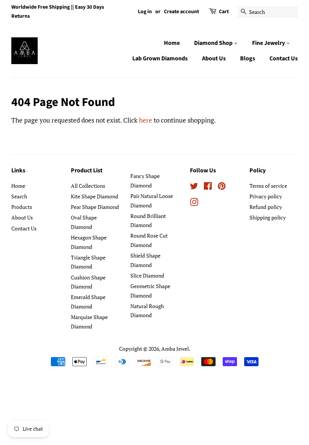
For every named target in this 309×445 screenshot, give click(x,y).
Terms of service (268, 185)
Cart (224, 11)
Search (19, 196)
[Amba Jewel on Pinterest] (221, 187)
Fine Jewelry (269, 43)
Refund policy (265, 206)
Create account (181, 11)
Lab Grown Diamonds (160, 58)
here (145, 120)
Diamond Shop (214, 43)
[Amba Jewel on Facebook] (207, 187)
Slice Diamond (147, 275)
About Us (214, 58)
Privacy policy (265, 196)
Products (21, 206)
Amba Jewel (175, 348)
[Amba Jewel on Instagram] (194, 203)
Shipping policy (267, 217)
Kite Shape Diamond (94, 196)
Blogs (247, 58)
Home (172, 43)
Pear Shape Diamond (95, 206)
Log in (145, 11)
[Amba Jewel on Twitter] (194, 187)
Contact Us (283, 58)
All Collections (88, 185)
